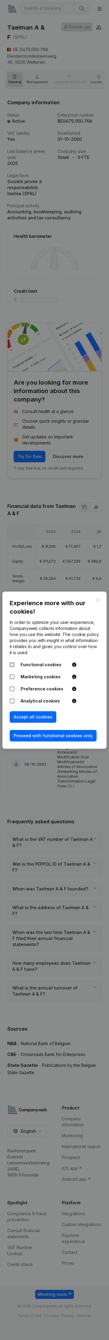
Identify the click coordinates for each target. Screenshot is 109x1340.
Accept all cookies (33, 716)
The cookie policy (80, 634)
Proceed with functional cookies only (53, 735)
